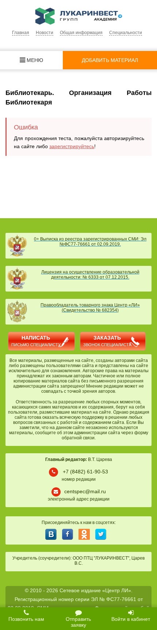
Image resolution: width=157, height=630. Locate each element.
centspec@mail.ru (85, 491)
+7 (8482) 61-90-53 (85, 472)
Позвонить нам (26, 619)
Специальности (125, 32)
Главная (20, 32)
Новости (44, 32)
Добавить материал (110, 60)
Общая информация (81, 32)
